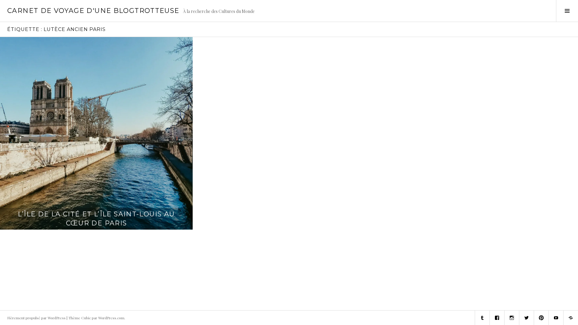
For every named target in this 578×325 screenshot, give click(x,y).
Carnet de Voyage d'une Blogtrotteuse (93, 11)
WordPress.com (111, 317)
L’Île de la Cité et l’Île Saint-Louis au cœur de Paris (96, 218)
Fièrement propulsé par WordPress (36, 317)
